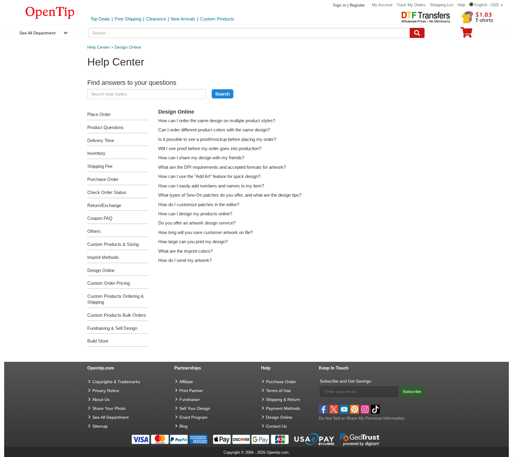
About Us (101, 399)
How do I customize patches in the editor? (198, 204)
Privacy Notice (105, 390)
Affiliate (186, 381)
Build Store (97, 340)
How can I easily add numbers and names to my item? (211, 185)
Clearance (156, 18)
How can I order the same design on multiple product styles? (216, 120)
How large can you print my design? (193, 241)
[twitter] (333, 409)
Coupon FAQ (100, 218)
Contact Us (276, 426)
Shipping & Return (283, 399)
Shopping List (441, 5)
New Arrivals (183, 18)
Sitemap (100, 426)
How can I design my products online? (195, 213)
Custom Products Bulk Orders (116, 315)
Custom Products (217, 18)
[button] (486, 5)
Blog (183, 426)
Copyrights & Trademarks (116, 381)
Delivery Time (100, 140)
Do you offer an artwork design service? (196, 222)
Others (94, 231)
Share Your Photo (109, 408)
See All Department (37, 33)
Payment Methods (283, 408)
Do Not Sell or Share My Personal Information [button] (362, 418)
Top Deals (100, 18)
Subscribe (412, 391)
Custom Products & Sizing (113, 244)
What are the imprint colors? (185, 251)
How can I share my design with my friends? (201, 157)
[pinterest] (354, 409)
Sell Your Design (194, 408)
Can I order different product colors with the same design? (214, 129)
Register (357, 5)
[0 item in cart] (466, 34)
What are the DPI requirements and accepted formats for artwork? (222, 167)
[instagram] (364, 409)
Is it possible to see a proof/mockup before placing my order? (217, 139)
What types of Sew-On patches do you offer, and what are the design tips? (229, 195)
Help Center (98, 47)
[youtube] (344, 409)
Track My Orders (411, 5)
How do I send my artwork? (185, 260)
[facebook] (323, 409)
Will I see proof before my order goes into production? (209, 148)
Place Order (99, 114)
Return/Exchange (104, 205)
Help (461, 5)
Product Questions (105, 127)
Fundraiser (189, 399)
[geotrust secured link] (360, 439)
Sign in (339, 5)
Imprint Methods (103, 257)
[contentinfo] (50, 12)
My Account (382, 5)
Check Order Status (106, 192)
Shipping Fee (100, 166)
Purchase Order (102, 179)
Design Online (128, 47)
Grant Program (193, 417)
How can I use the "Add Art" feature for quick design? (209, 176)
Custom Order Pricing (108, 283)
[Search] (417, 33)
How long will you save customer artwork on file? (205, 232)
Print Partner (191, 390)
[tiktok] (375, 409)
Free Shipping (128, 18)
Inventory (96, 153)
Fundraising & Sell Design (112, 328)
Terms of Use (278, 390)
